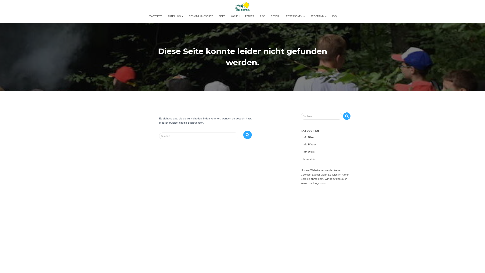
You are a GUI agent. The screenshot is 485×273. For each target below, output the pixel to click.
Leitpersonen (294, 16)
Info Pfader (309, 144)
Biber (222, 16)
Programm (318, 16)
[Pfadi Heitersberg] (243, 6)
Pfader (249, 16)
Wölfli (235, 16)
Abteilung (174, 16)
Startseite (155, 16)
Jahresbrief (309, 159)
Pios (262, 16)
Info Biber (308, 137)
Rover (275, 16)
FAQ (334, 16)
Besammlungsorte (201, 16)
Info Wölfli (308, 151)
